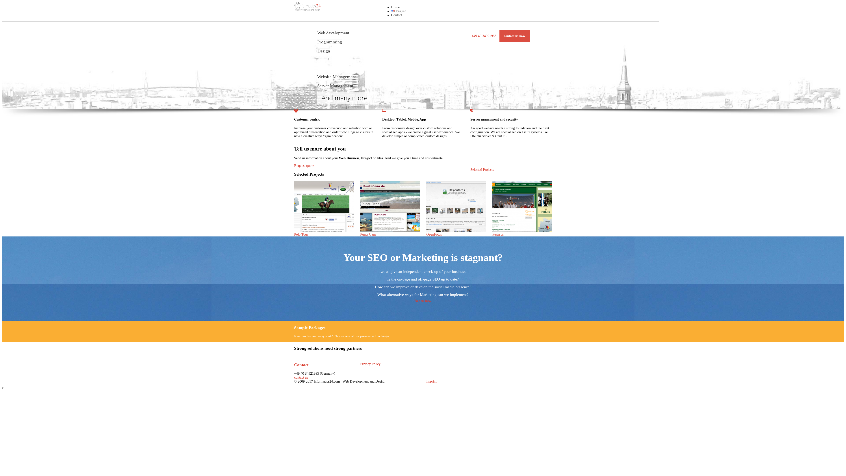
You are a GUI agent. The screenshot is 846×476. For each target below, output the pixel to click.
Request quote (304, 165)
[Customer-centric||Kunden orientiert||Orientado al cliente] (296, 111)
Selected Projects (482, 169)
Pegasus (498, 234)
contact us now (514, 36)
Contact (396, 15)
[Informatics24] (307, 9)
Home (395, 7)
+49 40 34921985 (483, 36)
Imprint (431, 381)
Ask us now (423, 300)
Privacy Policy (370, 364)
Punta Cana (368, 234)
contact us (301, 377)
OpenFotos (434, 234)
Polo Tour (301, 234)
